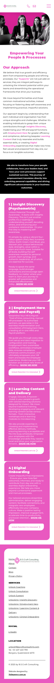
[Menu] (49, 6)
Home (12, 559)
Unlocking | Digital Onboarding (24, 617)
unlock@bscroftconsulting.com (24, 647)
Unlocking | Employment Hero (23, 604)
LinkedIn (12, 632)
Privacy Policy (15, 576)
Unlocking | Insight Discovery (23, 600)
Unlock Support (16, 595)
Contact (12, 567)
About (12, 563)
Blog (11, 572)
